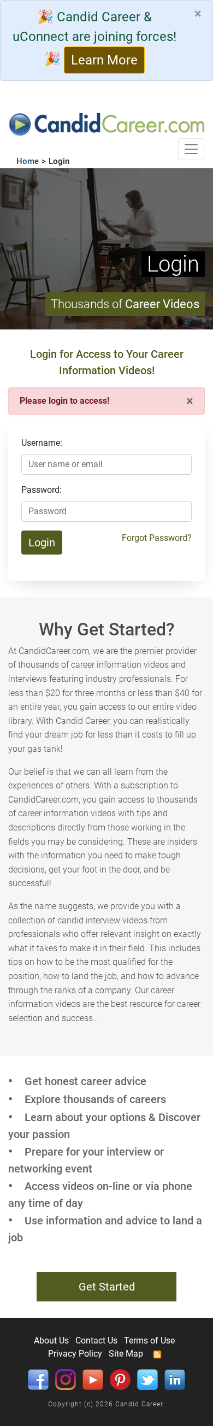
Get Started (107, 1286)
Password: (41, 490)
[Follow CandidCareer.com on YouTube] (92, 1379)
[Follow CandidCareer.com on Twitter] (147, 1379)
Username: (41, 443)
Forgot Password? (157, 538)
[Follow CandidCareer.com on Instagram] (65, 1379)
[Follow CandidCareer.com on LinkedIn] (174, 1379)
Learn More (104, 60)
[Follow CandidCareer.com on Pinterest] (120, 1379)
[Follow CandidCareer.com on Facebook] (38, 1379)
